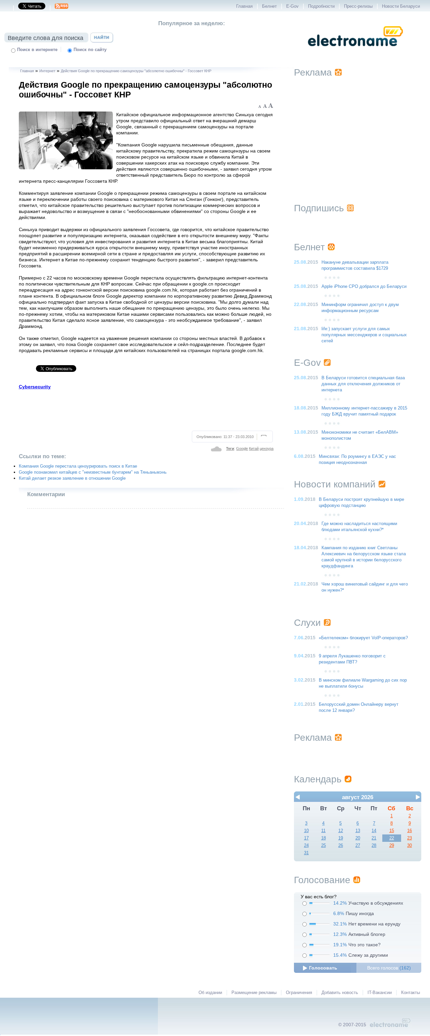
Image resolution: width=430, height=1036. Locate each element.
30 (409, 845)
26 (340, 845)
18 (323, 838)
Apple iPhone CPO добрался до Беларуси (363, 286)
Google (242, 448)
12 (340, 830)
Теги (230, 448)
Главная (244, 6)
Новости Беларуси (401, 6)
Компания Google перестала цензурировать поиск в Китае (78, 466)
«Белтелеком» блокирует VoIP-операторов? (363, 638)
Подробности (321, 6)
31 (306, 853)
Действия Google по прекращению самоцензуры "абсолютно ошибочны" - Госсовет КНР (136, 71)
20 (357, 838)
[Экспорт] (61, 8)
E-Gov (292, 6)
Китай (254, 448)
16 (409, 830)
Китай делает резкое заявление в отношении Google (72, 478)
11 (323, 830)
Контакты (410, 992)
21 (374, 838)
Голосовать (323, 967)
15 (391, 830)
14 (374, 830)
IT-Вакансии (380, 992)
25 (323, 845)
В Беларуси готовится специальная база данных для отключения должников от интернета (363, 384)
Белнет (269, 6)
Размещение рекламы (253, 992)
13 (357, 830)
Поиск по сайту (90, 49)
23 (409, 838)
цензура (266, 448)
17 (306, 838)
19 (340, 838)
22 (391, 838)
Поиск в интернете (37, 49)
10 (306, 830)
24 (306, 845)
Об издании (210, 992)
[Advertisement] (146, 409)
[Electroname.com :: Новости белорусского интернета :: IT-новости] (355, 50)
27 (357, 845)
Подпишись (319, 208)
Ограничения (299, 992)
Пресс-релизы (358, 6)
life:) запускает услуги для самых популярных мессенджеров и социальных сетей (364, 335)
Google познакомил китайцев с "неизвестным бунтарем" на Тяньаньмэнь (93, 472)
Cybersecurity (35, 386)
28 (374, 845)
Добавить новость (339, 992)
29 (391, 845)
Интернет (47, 71)
